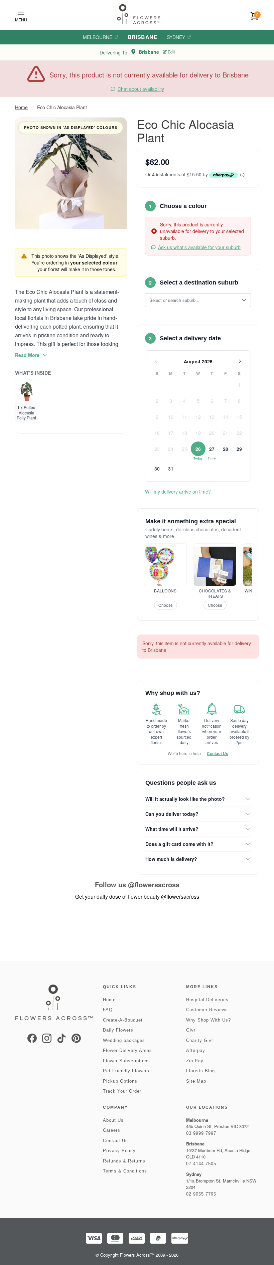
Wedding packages (124, 1040)
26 (198, 448)
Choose (165, 605)
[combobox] (193, 300)
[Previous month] (156, 361)
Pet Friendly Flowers (126, 1070)
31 (170, 468)
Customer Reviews (207, 1009)
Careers (111, 1130)
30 (157, 468)
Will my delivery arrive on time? (178, 491)
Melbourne (97, 37)
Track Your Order (122, 1091)
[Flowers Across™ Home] (138, 14)
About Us (113, 1120)
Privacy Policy (119, 1150)
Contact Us (217, 753)
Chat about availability (141, 88)
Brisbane (142, 37)
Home (21, 107)
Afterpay (195, 1050)
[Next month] (240, 361)
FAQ (108, 1009)
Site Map (196, 1081)
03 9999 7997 (201, 1133)
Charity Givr (199, 1040)
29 (239, 448)
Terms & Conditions (125, 1170)
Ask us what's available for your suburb (199, 247)
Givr (190, 1030)
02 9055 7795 (201, 1194)
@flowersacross (153, 884)
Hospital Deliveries (207, 999)
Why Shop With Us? (208, 1020)
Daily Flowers (118, 1030)
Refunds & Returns (124, 1160)
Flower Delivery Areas (127, 1050)
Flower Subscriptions (126, 1060)
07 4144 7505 (201, 1163)
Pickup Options (120, 1081)
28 (225, 448)
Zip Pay (194, 1060)
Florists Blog (200, 1070)
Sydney (176, 37)
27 (212, 448)
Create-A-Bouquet (123, 1020)
